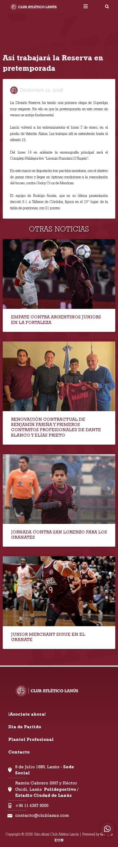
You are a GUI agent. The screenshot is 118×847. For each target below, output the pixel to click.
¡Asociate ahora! (27, 714)
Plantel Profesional (31, 739)
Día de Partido (24, 726)
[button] (107, 6)
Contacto (19, 752)
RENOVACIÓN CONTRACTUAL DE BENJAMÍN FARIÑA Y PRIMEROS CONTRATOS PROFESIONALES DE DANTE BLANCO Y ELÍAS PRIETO (56, 427)
